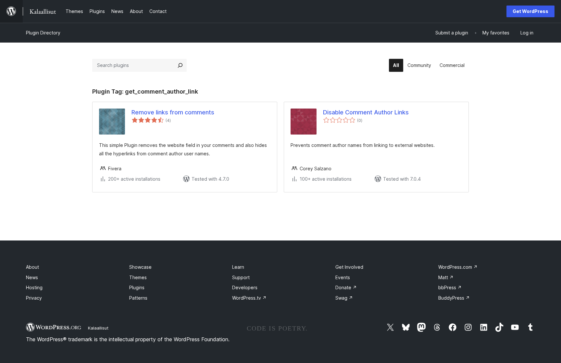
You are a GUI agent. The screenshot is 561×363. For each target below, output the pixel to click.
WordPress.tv (249, 298)
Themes (138, 277)
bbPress (450, 287)
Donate (346, 287)
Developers (244, 287)
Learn (238, 267)
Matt (446, 277)
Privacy (34, 298)
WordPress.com (458, 267)
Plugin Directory (43, 32)
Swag (344, 298)
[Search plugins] (180, 65)
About (32, 267)
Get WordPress (530, 11)
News (32, 277)
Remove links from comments (172, 112)
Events (342, 277)
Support (241, 277)
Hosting (34, 287)
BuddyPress (454, 298)
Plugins (136, 287)
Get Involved (349, 267)
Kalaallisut (98, 328)
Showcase (140, 267)
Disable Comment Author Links (366, 112)
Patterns (138, 298)
